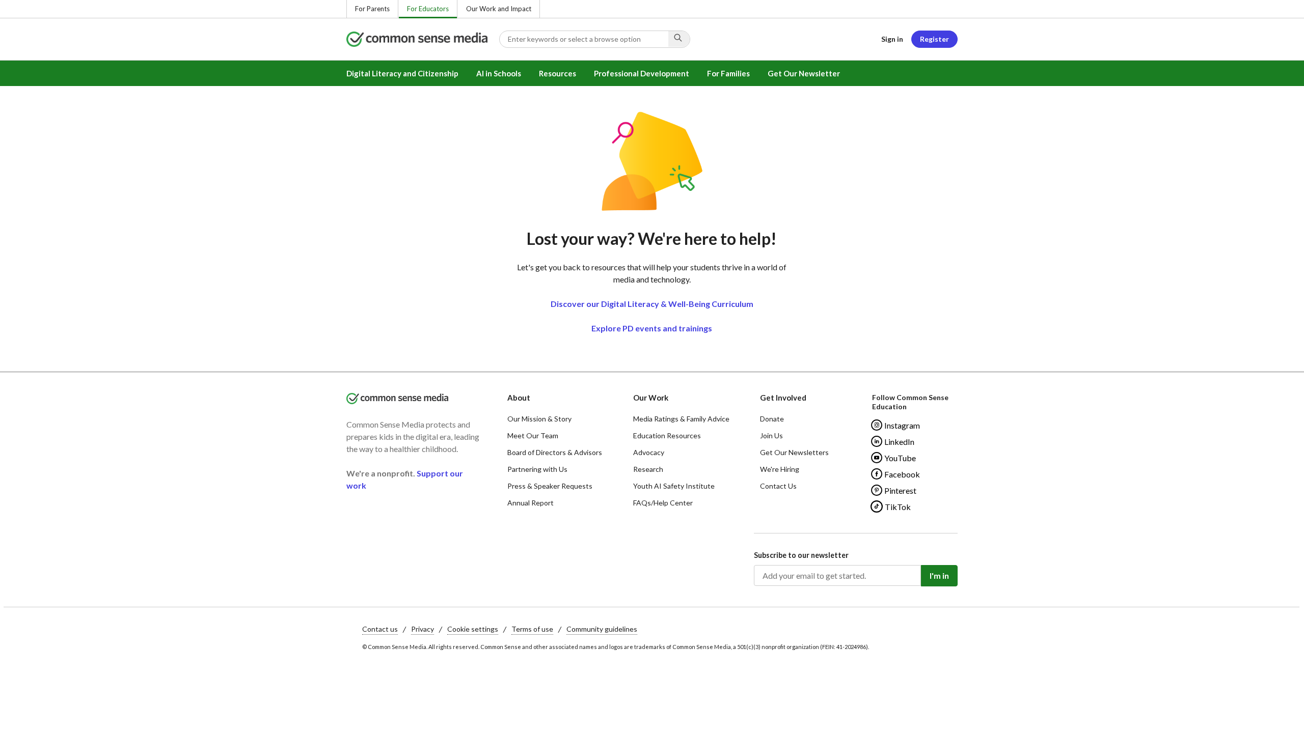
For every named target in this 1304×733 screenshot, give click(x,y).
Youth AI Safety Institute (674, 486)
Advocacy (648, 452)
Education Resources (667, 435)
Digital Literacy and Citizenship (402, 73)
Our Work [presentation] (650, 397)
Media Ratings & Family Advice (681, 418)
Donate (772, 418)
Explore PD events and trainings (651, 328)
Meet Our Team (532, 435)
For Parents (372, 9)
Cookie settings (472, 629)
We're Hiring (779, 469)
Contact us (380, 629)
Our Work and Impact (498, 9)
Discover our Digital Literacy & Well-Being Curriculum (652, 303)
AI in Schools (498, 73)
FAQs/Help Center (663, 502)
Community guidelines (601, 629)
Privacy (422, 629)
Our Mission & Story (539, 418)
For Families (728, 73)
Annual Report (530, 502)
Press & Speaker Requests (549, 486)
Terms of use (532, 629)
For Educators (428, 9)
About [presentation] (518, 397)
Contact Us (778, 486)
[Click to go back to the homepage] (422, 39)
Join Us (771, 435)
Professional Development (641, 73)
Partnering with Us (537, 469)
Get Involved (783, 397)
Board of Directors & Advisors (554, 452)
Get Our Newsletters (794, 452)
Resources (557, 73)
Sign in (892, 39)
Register (934, 39)
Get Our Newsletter (804, 73)
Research (648, 469)
